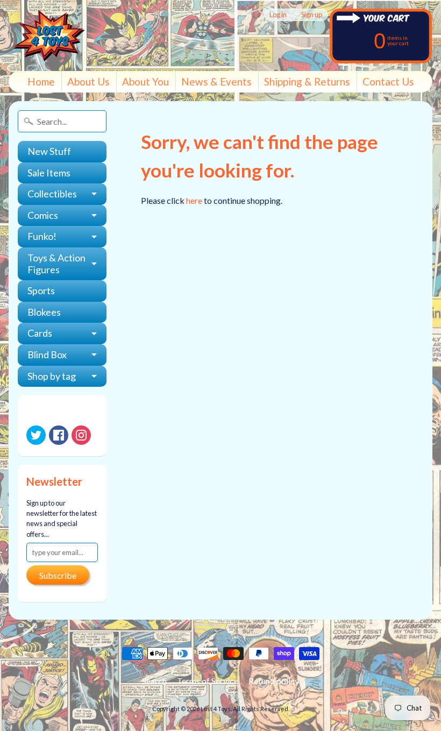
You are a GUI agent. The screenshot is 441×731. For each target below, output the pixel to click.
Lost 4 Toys (216, 708)
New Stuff (49, 151)
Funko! (41, 236)
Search (154, 681)
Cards (39, 333)
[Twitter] (36, 435)
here (194, 200)
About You (145, 81)
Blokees (44, 312)
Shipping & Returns (307, 81)
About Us (88, 81)
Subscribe (57, 575)
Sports (41, 290)
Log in (278, 14)
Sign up (311, 14)
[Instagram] (81, 435)
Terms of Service (207, 681)
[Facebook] (58, 435)
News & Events (216, 81)
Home (41, 81)
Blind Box (47, 354)
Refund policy (273, 681)
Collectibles (52, 194)
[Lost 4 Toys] (49, 35)
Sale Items (48, 173)
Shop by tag (51, 376)
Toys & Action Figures (56, 263)
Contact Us (388, 81)
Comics (42, 215)
